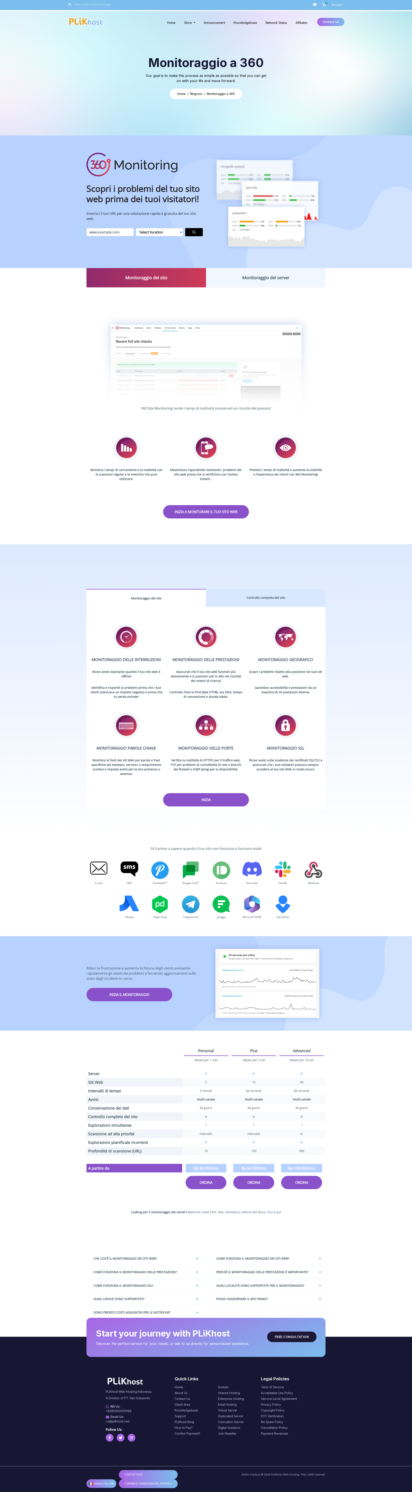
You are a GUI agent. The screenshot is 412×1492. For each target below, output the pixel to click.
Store (188, 22)
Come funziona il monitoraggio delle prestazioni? (135, 1272)
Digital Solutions (229, 1428)
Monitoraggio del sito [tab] (146, 277)
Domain (223, 1387)
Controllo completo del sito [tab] (266, 598)
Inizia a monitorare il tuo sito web (206, 511)
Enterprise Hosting (231, 1399)
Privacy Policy (271, 1404)
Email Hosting (227, 1404)
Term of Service (272, 1387)
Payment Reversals (274, 1433)
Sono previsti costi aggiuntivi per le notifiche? (132, 1312)
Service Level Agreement (279, 1399)
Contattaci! (133, 1474)
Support (180, 1416)
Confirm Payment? (187, 1433)
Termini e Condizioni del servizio (148, 1483)
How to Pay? (183, 1428)
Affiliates (301, 22)
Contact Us (331, 22)
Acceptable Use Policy (277, 1393)
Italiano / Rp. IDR (103, 1483)
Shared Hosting (229, 1393)
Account (337, 4)
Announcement (214, 22)
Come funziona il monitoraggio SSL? (123, 1285)
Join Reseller (227, 1433)
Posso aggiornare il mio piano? (242, 1299)
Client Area (182, 1404)
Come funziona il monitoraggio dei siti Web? (252, 1258)
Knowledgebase (245, 22)
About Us (181, 1393)
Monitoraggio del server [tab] (265, 277)
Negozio (196, 94)
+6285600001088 (119, 1411)
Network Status (276, 22)
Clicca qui (274, 1212)
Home (171, 22)
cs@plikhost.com (118, 1421)
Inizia (206, 799)
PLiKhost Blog (184, 1422)
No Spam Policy (272, 1422)
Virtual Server (227, 1410)
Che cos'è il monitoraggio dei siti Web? (125, 1258)
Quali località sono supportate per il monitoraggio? (260, 1285)
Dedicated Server (230, 1416)
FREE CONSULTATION (292, 1337)
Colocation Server (231, 1422)
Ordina (206, 1182)
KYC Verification (272, 1416)
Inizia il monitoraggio (129, 994)
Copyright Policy (272, 1410)
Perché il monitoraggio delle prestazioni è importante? (262, 1272)
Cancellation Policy (274, 1428)
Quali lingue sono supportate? (119, 1299)
